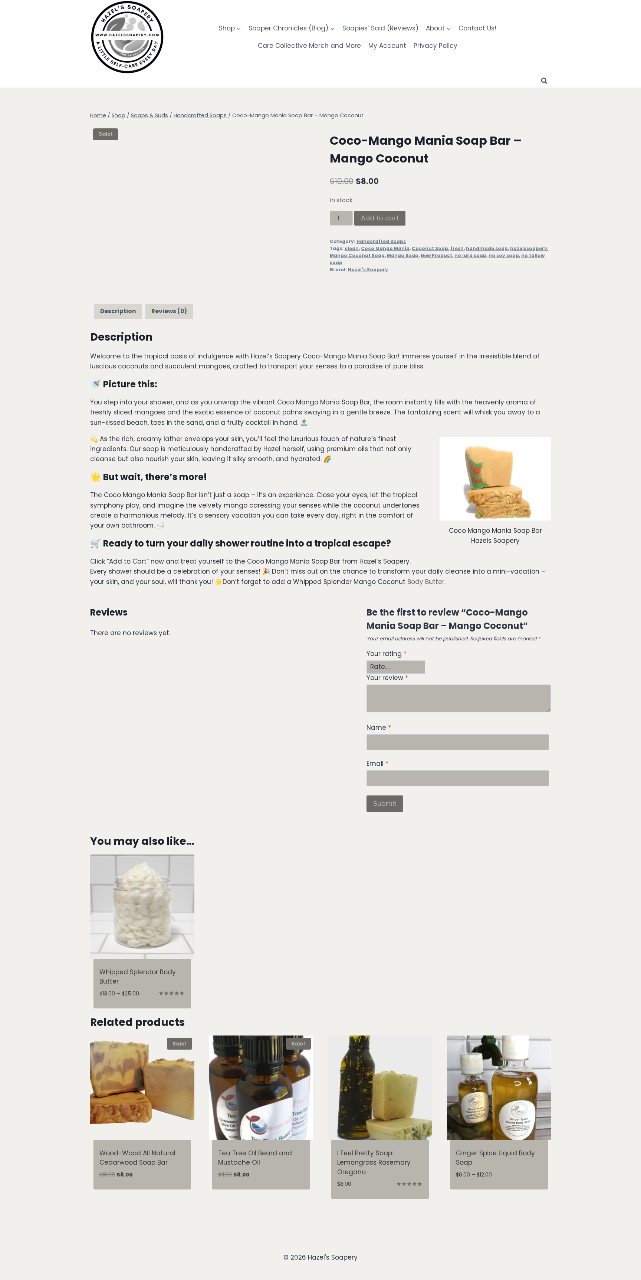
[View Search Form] (544, 81)
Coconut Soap (430, 249)
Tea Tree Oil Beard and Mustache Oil (255, 1158)
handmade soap (487, 249)
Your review (387, 678)
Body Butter (425, 581)
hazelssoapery (528, 249)
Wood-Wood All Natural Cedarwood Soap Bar (137, 1158)
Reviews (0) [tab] (169, 311)
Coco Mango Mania (385, 249)
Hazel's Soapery (368, 270)
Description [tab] (118, 311)
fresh (457, 249)
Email (377, 763)
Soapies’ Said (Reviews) (380, 28)
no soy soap (504, 256)
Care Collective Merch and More (309, 45)
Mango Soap (402, 256)
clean (352, 249)
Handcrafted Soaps (381, 241)
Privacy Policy (435, 45)
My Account (387, 45)
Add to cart (380, 218)
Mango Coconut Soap (357, 256)
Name (378, 727)
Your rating (386, 654)
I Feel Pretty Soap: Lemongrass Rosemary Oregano (374, 1162)
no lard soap (470, 256)
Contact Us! (477, 28)
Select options (480, 1196)
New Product (436, 256)
